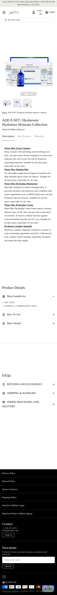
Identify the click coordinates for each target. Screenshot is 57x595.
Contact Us (8, 535)
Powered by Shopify (10, 591)
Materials (39, 136)
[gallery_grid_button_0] (26, 94)
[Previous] (22, 94)
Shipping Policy (9, 497)
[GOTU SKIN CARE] (14, 12)
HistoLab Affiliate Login (13, 505)
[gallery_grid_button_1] (29, 94)
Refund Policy (8, 481)
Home (4, 113)
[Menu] (5, 12)
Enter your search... (14, 20)
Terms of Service (10, 489)
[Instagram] (4, 577)
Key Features (24, 136)
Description (8, 136)
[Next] (34, 94)
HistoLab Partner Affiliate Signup (17, 513)
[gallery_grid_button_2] (31, 94)
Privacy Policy (8, 473)
